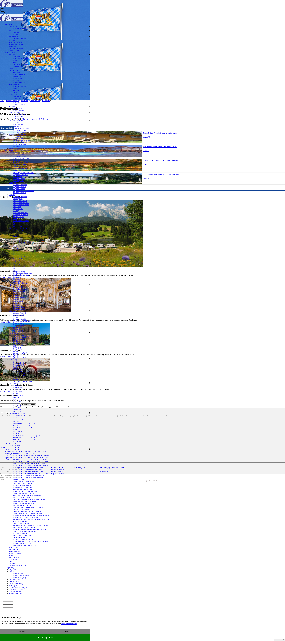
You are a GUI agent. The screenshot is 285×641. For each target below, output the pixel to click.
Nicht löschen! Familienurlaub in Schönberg (28, 471)
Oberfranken (13, 383)
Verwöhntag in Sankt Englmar (24, 493)
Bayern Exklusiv (15, 553)
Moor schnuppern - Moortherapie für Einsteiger (30, 529)
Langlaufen (17, 102)
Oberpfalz (12, 311)
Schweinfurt (17, 351)
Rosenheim (17, 277)
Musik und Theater (15, 42)
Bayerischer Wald (19, 187)
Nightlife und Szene (16, 48)
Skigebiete (17, 96)
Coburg (16, 393)
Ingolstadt (16, 261)
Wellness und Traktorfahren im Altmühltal (28, 507)
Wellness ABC (18, 116)
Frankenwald (18, 209)
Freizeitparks (17, 76)
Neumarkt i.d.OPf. (19, 319)
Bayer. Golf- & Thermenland (23, 191)
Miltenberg (17, 347)
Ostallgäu (16, 439)
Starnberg (16, 279)
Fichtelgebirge (18, 199)
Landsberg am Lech (20, 263)
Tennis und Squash (20, 64)
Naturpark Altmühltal (20, 215)
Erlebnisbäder (18, 78)
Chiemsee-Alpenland (20, 163)
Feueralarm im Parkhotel (22, 535)
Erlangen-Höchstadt (20, 363)
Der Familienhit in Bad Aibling (24, 527)
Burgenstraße (18, 139)
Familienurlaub (14, 70)
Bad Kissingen (18, 339)
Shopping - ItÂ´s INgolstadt (23, 483)
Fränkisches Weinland (21, 205)
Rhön (15, 219)
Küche (15, 34)
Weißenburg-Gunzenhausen (23, 381)
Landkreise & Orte (11, 237)
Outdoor (16, 90)
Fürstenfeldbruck (19, 257)
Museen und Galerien (16, 44)
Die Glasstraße (18, 143)
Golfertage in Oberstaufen (22, 489)
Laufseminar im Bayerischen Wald (25, 517)
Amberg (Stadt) (18, 315)
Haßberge (16, 211)
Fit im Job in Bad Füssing (22, 497)
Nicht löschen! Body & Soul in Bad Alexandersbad (31, 457)
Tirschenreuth (18, 329)
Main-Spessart (18, 345)
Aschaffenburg (18, 335)
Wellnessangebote (19, 114)
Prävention (17, 127)
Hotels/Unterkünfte (20, 155)
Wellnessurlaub (14, 112)
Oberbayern (13, 153)
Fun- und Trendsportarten (22, 100)
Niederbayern (13, 285)
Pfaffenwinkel (18, 171)
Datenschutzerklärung (69, 624)
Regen (15, 303)
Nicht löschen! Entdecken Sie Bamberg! (27, 469)
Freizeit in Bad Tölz (20, 479)
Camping (12, 68)
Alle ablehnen (22, 631)
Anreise (11, 572)
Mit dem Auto (18, 574)
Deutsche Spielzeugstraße (22, 141)
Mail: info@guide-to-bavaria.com (112, 468)
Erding (15, 253)
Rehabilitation (18, 125)
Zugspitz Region (19, 179)
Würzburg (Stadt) (19, 357)
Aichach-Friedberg (20, 415)
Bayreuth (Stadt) (19, 391)
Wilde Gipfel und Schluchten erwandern (27, 513)
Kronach (16, 403)
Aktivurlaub (13, 54)
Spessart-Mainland (19, 223)
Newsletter (104, 472)
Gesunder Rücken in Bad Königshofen (27, 495)
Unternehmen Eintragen (17, 565)
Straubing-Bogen (19, 307)
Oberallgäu (17, 437)
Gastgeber (16, 72)
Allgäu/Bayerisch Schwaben (19, 229)
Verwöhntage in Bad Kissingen (24, 481)
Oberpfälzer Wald (19, 193)
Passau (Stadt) (18, 301)
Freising (16, 255)
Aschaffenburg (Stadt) (21, 337)
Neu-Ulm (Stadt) (19, 435)
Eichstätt (16, 251)
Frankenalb (17, 207)
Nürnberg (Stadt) (19, 375)
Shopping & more (15, 551)
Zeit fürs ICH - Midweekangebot (25, 531)
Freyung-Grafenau (19, 291)
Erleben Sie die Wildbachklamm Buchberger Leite (31, 515)
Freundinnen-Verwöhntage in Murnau (26, 545)
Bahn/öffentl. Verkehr (21, 576)
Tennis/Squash (14, 557)
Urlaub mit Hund (15, 580)
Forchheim (17, 397)
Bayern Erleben (9, 52)
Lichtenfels (17, 407)
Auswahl (67, 631)
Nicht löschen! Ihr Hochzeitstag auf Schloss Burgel (31, 461)
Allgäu (15, 233)
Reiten (15, 60)
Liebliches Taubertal (20, 213)
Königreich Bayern (20, 28)
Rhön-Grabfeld (18, 349)
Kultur (11, 30)
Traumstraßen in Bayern (17, 135)
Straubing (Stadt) (19, 309)
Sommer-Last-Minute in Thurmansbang (27, 511)
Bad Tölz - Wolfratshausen (22, 243)
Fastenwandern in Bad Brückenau (25, 501)
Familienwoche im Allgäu (22, 505)
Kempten (16, 427)
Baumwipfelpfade (19, 82)
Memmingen (17, 431)
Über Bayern (9, 24)
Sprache (16, 32)
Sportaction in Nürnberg (21, 509)
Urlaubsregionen (10, 151)
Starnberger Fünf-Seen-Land (23, 173)
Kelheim (16, 293)
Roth (15, 377)
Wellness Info (18, 118)
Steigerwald (17, 227)
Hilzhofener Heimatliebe (22, 485)
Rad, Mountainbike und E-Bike (24, 58)
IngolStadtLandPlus (20, 165)
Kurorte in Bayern (19, 131)
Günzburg (16, 425)
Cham (15, 317)
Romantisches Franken (21, 221)
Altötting (16, 241)
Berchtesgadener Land (21, 159)
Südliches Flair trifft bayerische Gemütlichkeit (29, 499)
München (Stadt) (19, 271)
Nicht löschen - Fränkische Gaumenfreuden (28, 477)
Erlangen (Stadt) (19, 365)
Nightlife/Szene (14, 549)
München (16, 269)
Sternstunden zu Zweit (21, 523)
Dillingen (16, 421)
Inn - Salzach (18, 167)
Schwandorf (17, 327)
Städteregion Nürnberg (21, 225)
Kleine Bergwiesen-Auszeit (23, 539)
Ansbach (16, 361)
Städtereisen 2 (18, 108)
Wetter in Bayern (15, 592)
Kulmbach (17, 405)
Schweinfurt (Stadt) (20, 353)
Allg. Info (12, 570)
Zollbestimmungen (15, 594)
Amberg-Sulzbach (19, 313)
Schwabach (17, 379)
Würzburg (16, 355)
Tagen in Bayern (15, 149)
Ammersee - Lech (19, 157)
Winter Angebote (19, 104)
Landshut (16, 295)
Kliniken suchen (19, 133)
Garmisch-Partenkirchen (21, 259)
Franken (12, 195)
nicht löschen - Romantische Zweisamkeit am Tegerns (32, 519)
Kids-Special (17, 80)
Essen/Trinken (14, 547)
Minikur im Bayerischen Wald (24, 503)
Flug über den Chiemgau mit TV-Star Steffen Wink (31, 463)
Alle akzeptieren (45, 637)
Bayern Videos (14, 50)
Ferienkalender (14, 582)
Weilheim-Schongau (20, 283)
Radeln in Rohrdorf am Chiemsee (25, 491)
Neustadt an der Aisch (21, 371)
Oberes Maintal (18, 217)
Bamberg (16, 385)
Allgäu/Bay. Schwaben (17, 413)
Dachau (16, 247)
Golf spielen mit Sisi (20, 521)
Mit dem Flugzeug (19, 578)
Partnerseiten (17, 411)
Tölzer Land (17, 177)
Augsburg (16, 417)
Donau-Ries (17, 423)
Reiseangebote (18, 110)
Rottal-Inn (16, 305)
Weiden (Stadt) (18, 331)
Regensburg (17, 323)
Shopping (12, 46)
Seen (15, 92)
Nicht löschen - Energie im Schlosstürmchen (29, 475)
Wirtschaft (12, 40)
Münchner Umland (20, 169)
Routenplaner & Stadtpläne (18, 588)
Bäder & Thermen (19, 86)
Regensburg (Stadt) (20, 325)
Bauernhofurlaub (19, 74)
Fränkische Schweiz (20, 201)
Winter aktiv (17, 98)
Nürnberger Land (19, 373)
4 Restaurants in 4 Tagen (22, 543)
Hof (14, 399)
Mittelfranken (13, 359)
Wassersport (17, 66)
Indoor (15, 88)
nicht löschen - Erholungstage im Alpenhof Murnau (31, 525)
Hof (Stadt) (17, 401)
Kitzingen (16, 343)
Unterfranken (13, 333)
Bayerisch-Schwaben (20, 235)
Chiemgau (17, 161)
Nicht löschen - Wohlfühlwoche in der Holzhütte (30, 473)
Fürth (15, 367)
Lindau (15, 429)
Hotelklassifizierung (16, 584)
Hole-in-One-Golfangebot (22, 487)
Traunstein (17, 281)
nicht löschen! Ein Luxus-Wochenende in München (31, 459)
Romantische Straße (20, 145)
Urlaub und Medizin (16, 120)
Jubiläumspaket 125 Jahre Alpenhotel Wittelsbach (30, 541)
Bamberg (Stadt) (19, 387)
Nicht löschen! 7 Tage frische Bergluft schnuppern (31, 455)
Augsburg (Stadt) (19, 419)
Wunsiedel (17, 409)
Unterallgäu (17, 441)
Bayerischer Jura (19, 189)
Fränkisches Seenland (21, 203)
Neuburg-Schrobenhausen (22, 273)
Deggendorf (17, 287)
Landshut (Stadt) (19, 297)
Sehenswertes (13, 36)
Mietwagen (13, 586)
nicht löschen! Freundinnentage (24, 453)
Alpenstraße (17, 137)
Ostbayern (12, 183)
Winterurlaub (13, 94)
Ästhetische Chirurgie (21, 129)
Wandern (16, 56)
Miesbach (16, 265)
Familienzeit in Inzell (20, 533)
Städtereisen (13, 106)
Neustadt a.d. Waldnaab (21, 321)
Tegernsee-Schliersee (20, 175)
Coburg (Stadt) (18, 395)
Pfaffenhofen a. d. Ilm (21, 275)
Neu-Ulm (16, 433)
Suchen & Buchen (10, 443)
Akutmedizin (17, 123)
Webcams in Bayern (16, 590)
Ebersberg (16, 249)
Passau (15, 299)
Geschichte (13, 26)
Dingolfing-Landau (20, 289)
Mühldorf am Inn (19, 267)
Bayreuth (16, 389)
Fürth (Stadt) (17, 369)
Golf (15, 62)
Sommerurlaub (14, 84)
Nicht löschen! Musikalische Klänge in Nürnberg (30, 465)
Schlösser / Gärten (19, 38)
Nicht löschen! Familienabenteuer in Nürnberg (29, 451)
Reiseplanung (9, 568)
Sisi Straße (17, 147)
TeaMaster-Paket (19, 537)
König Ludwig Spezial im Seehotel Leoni (28, 467)
